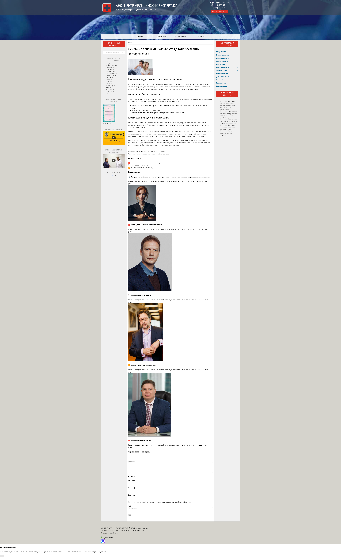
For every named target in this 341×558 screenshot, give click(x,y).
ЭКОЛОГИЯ (109, 84)
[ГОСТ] (114, 176)
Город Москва (221, 52)
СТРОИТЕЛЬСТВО (110, 72)
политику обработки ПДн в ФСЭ (181, 502)
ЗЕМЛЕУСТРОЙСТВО (111, 74)
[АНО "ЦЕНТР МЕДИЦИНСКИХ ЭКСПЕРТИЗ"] (106, 12)
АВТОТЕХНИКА (110, 90)
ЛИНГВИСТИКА (110, 78)
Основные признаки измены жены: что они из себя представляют (149, 154)
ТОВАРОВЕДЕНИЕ (110, 86)
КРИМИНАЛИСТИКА (111, 66)
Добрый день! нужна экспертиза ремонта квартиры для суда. (227, 127)
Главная (140, 36)
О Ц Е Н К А (109, 82)
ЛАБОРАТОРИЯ (110, 92)
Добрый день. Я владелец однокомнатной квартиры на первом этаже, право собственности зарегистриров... (228, 105)
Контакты (200, 36)
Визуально (130, 461)
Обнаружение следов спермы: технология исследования (146, 151)
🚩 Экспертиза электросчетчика (138, 165)
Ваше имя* (131, 481)
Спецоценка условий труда (109, 533)
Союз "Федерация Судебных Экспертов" (132, 530)
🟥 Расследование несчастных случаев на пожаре (144, 163)
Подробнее (102, 552)
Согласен (2, 556)
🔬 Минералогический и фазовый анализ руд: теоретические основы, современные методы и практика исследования (169, 177)
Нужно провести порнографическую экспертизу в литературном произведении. (229, 121)
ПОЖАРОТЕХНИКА (111, 76)
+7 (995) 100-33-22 (219, 5)
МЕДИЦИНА (109, 64)
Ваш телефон (132, 488)
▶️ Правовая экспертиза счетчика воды (141, 168)
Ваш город (131, 495)
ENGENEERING (110, 70)
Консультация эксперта (227, 93)
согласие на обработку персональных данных (148, 502)
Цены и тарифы (180, 36)
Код (133, 461)
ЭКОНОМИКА (109, 80)
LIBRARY (130, 42)
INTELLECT (109, 88)
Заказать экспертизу (219, 11)
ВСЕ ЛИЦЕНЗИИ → (108, 124)
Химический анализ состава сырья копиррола (227, 133)
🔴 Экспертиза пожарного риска (139, 440)
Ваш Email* (131, 476)
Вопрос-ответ (160, 36)
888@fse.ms (219, 7)
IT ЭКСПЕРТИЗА (110, 68)
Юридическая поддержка (114, 44)
